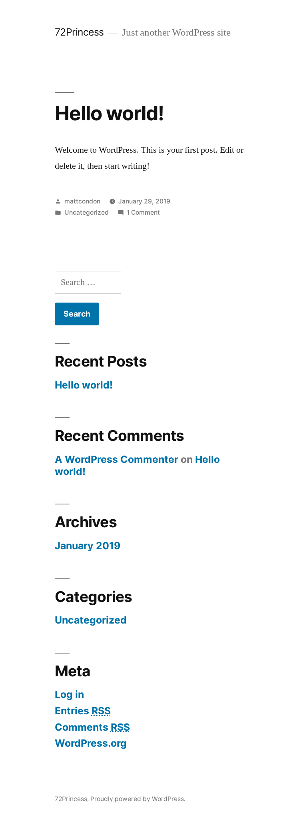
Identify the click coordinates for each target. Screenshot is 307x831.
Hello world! (109, 113)
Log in (69, 694)
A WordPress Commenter (116, 459)
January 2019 (87, 546)
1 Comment (143, 212)
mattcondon (82, 201)
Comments (92, 727)
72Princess (79, 32)
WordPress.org (91, 743)
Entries (83, 711)
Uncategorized (86, 212)
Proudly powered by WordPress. (137, 799)
